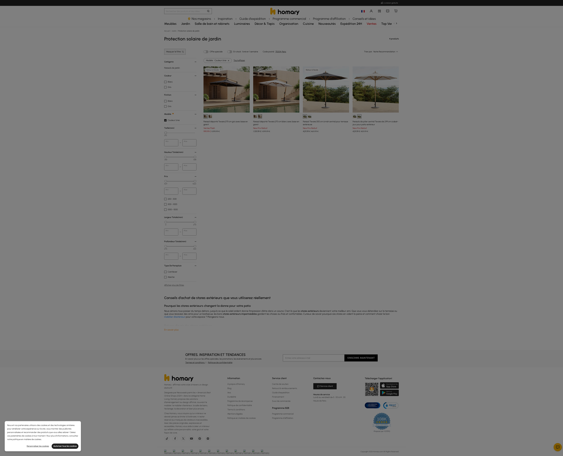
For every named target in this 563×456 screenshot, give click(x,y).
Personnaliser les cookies (38, 446)
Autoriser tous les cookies (65, 446)
